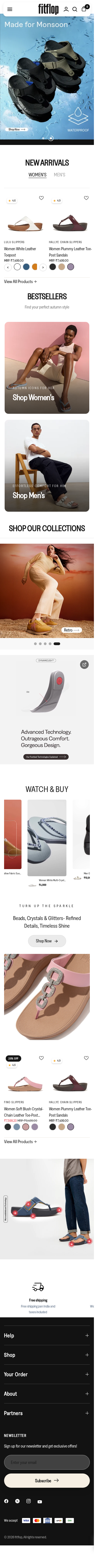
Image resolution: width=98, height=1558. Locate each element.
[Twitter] (17, 1501)
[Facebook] (6, 1501)
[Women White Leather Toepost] (25, 215)
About (10, 1393)
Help (9, 1335)
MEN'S (59, 175)
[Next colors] (43, 267)
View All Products (20, 281)
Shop (9, 1355)
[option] (46, 843)
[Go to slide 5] (58, 643)
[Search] (75, 9)
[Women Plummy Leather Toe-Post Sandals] (70, 215)
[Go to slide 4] (54, 643)
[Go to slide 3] (49, 643)
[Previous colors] (8, 267)
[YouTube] (40, 1501)
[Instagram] (28, 1501)
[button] (47, 941)
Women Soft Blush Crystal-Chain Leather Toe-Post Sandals (23, 1111)
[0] (83, 9)
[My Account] (66, 9)
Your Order (16, 1374)
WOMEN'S (38, 175)
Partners (13, 1413)
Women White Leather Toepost (20, 251)
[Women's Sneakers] (47, 591)
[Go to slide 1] (37, 643)
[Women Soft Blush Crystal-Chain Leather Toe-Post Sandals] (25, 1075)
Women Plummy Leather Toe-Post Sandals (70, 251)
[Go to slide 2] (44, 643)
